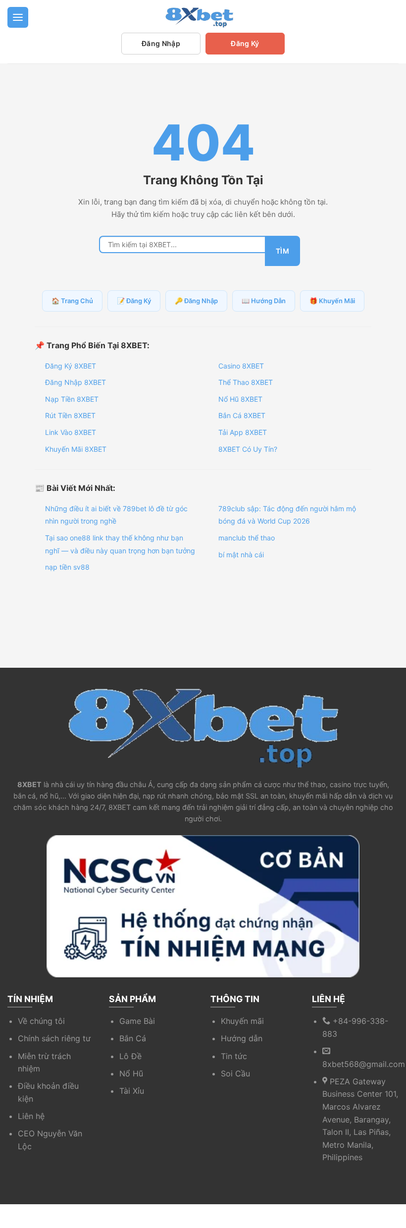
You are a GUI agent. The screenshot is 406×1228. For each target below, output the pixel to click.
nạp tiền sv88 (67, 567)
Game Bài (137, 1021)
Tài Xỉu (131, 1091)
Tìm (282, 251)
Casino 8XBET (241, 366)
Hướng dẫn (241, 1038)
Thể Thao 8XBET (245, 382)
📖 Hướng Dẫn (264, 301)
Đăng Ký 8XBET (70, 366)
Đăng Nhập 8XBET (75, 382)
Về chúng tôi (41, 1021)
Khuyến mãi (242, 1021)
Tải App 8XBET (242, 432)
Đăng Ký (245, 43)
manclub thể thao (246, 538)
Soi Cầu (235, 1073)
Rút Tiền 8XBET (70, 415)
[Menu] (17, 17)
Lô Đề (130, 1056)
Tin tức (234, 1056)
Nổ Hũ (131, 1073)
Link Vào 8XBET (70, 432)
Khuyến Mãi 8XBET (75, 449)
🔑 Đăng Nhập (196, 301)
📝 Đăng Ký (134, 301)
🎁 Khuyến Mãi (332, 301)
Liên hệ (31, 1116)
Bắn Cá (132, 1038)
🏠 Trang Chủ (72, 301)
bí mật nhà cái (241, 554)
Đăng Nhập (161, 43)
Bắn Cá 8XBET (241, 415)
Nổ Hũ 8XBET (240, 399)
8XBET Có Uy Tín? (247, 449)
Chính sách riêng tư (54, 1038)
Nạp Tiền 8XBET (72, 399)
